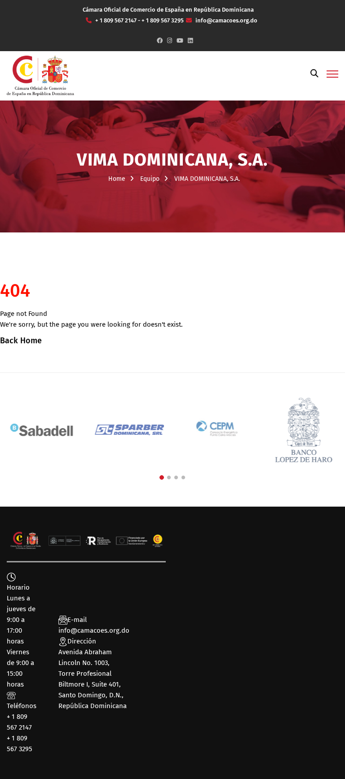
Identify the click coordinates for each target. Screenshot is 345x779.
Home (116, 179)
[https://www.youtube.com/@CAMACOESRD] (180, 40)
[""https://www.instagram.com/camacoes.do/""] (169, 40)
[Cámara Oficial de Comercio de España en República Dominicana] (40, 75)
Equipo (149, 179)
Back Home (21, 341)
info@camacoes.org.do (93, 630)
